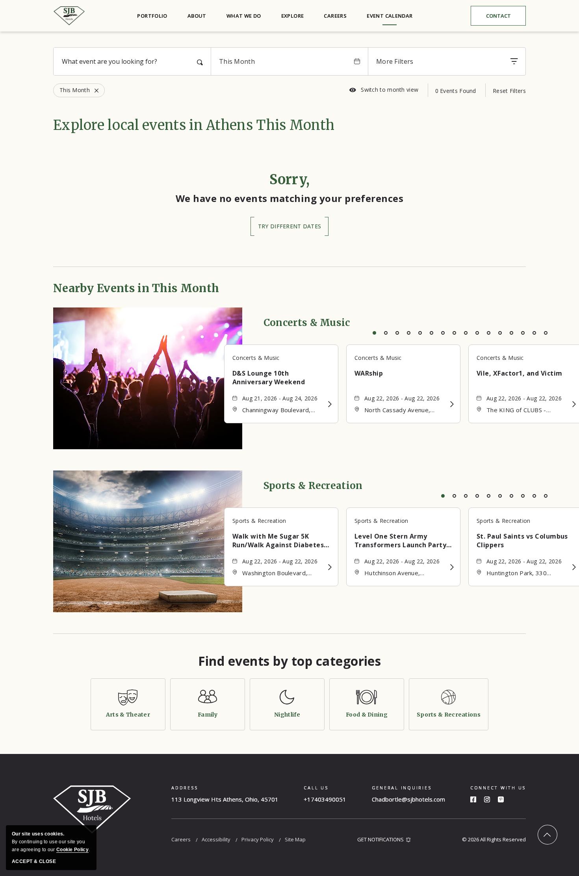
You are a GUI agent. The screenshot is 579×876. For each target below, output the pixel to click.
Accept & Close (34, 861)
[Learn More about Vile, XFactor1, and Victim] (574, 404)
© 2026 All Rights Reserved (494, 839)
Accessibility (216, 839)
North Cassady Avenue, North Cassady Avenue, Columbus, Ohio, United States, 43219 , (397, 410)
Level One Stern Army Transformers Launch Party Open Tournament (400, 540)
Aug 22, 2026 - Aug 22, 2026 (402, 398)
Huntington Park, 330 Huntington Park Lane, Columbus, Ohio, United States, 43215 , (519, 573)
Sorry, (289, 179)
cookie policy (72, 849)
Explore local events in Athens (193, 125)
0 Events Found (455, 90)
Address (184, 787)
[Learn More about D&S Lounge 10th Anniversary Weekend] (330, 404)
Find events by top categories (289, 661)
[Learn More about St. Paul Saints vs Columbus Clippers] (574, 567)
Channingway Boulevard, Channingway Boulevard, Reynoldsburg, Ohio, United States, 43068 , (281, 410)
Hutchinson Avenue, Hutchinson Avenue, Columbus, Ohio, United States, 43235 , (397, 573)
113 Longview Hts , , (224, 799)
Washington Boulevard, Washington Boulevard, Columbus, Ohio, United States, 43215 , (275, 573)
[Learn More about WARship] (452, 404)
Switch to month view (383, 89)
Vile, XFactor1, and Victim (519, 373)
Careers (335, 15)
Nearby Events (136, 288)
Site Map (295, 839)
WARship (368, 373)
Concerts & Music (307, 323)
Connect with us (498, 787)
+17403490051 (325, 799)
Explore (292, 15)
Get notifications (380, 839)
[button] (289, 226)
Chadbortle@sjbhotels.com (408, 799)
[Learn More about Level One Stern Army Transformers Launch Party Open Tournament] (452, 567)
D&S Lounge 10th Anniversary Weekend (268, 377)
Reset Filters (509, 90)
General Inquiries (402, 787)
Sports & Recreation (313, 486)
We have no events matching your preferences (290, 198)
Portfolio (152, 15)
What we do (243, 15)
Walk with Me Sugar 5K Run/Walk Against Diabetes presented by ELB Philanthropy (278, 540)
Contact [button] (504, 17)
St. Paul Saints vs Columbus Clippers (522, 540)
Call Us (316, 787)
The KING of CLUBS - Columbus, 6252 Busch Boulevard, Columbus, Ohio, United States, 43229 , (525, 410)
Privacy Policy (257, 839)
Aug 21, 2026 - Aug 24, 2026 (279, 398)
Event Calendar (389, 15)
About (196, 15)
